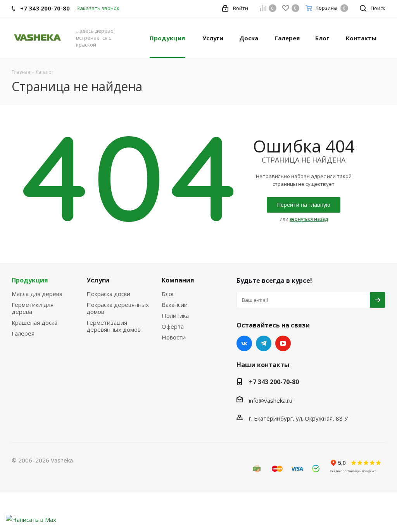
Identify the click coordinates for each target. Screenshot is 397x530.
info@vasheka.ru (270, 400)
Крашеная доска (34, 322)
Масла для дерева (37, 294)
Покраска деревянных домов (117, 308)
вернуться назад (309, 219)
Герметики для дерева (33, 308)
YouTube (283, 343)
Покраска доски (108, 294)
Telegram (263, 343)
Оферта (173, 326)
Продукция (30, 280)
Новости (174, 337)
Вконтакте (244, 343)
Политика (175, 315)
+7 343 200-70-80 (274, 382)
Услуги (97, 280)
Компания (178, 280)
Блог (168, 294)
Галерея (23, 333)
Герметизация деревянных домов (113, 326)
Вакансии (175, 304)
